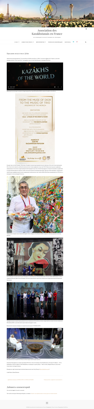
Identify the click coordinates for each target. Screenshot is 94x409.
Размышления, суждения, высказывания (53, 379)
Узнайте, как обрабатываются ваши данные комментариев (44, 393)
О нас (16, 42)
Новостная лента (27, 42)
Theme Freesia (55, 407)
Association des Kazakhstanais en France (47, 32)
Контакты (68, 42)
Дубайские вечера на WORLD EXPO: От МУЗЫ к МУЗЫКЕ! (20, 379)
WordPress (65, 407)
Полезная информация (55, 42)
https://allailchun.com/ (44, 369)
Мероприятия (40, 42)
